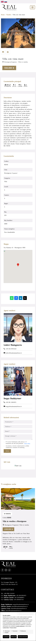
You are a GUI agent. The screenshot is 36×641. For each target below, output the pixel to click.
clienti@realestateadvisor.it (19, 608)
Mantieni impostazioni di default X (26, 613)
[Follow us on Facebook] (2, 570)
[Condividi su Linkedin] (20, 298)
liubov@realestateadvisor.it (13, 353)
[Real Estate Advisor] (9, 7)
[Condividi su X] (25, 298)
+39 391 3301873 (10, 402)
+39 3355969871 (19, 597)
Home (3, 14)
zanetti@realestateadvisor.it (19, 606)
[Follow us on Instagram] (6, 570)
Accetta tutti (6, 636)
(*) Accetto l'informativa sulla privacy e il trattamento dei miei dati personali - (18, 442)
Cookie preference (20, 626)
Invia (7, 451)
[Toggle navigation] (32, 7)
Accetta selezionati (23, 636)
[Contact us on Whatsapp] (9, 570)
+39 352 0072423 (10, 349)
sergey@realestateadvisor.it (13, 406)
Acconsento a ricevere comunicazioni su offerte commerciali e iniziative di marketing (17, 446)
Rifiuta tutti (13, 636)
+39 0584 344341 (9, 593)
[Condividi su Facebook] (16, 298)
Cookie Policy (6, 627)
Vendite (8, 14)
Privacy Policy (27, 443)
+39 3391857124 (18, 599)
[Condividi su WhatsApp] (12, 298)
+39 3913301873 (21, 595)
